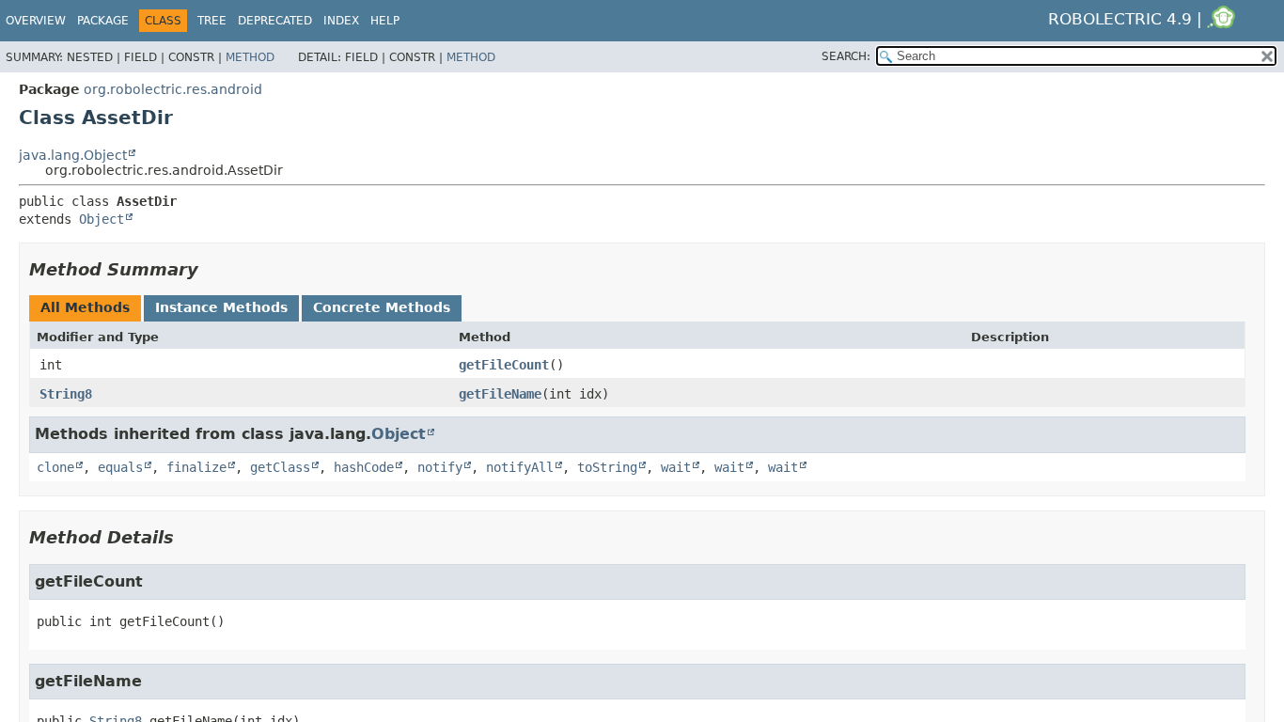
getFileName (500, 393)
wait (676, 467)
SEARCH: (846, 56)
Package (103, 20)
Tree (212, 20)
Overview (36, 20)
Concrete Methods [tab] (381, 307)
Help (384, 20)
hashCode (364, 467)
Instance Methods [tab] (221, 307)
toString (607, 467)
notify (439, 467)
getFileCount (504, 364)
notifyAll (520, 467)
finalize (196, 467)
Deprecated (275, 20)
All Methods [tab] (85, 307)
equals (120, 467)
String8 (65, 393)
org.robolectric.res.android (173, 89)
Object (101, 219)
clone (55, 467)
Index (341, 20)
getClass (280, 467)
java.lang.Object (73, 155)
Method (250, 57)
